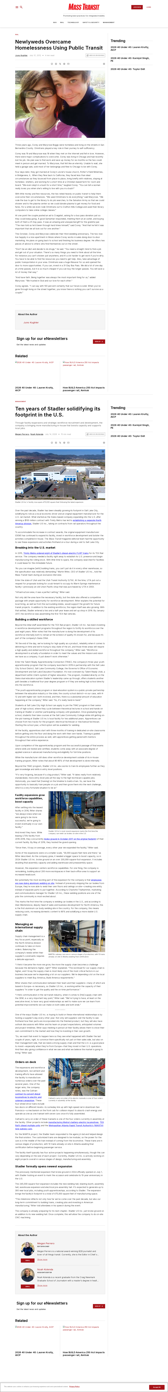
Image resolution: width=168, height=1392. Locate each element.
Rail (62, 22)
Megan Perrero (22, 434)
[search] (21, 7)
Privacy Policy (74, 1386)
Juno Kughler (21, 55)
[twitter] (60, 64)
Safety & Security (91, 22)
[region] (84, 1387)
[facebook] (52, 64)
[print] (104, 64)
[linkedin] (56, 64)
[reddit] (64, 64)
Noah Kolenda (36, 434)
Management (109, 22)
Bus (55, 22)
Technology (73, 22)
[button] (17, 7)
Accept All (156, 1387)
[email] (68, 64)
